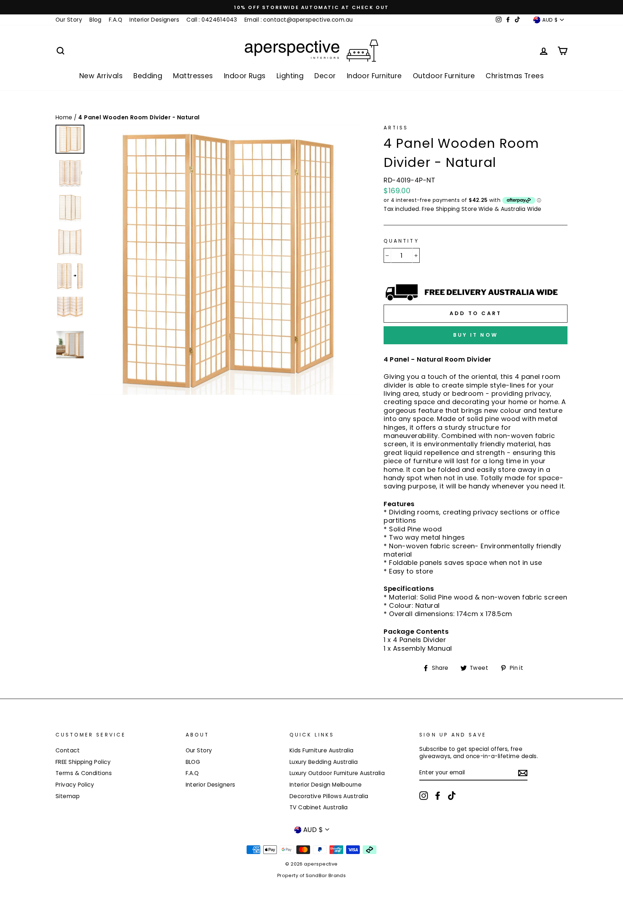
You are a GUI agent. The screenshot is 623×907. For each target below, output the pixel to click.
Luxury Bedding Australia (324, 762)
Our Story (69, 19)
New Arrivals (101, 76)
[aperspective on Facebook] (437, 795)
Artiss (396, 127)
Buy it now (475, 335)
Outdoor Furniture (444, 76)
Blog (95, 19)
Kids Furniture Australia (322, 750)
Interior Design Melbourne (326, 784)
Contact (68, 750)
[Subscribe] (522, 772)
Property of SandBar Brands (311, 875)
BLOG (193, 762)
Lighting (290, 76)
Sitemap (68, 796)
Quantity (401, 241)
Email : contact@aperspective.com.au (298, 19)
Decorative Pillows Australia (329, 796)
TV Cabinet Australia (319, 807)
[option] (311, 7)
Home (65, 117)
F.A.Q (115, 19)
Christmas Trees (515, 76)
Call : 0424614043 (211, 19)
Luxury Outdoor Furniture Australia (337, 773)
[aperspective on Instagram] (423, 795)
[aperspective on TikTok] (451, 795)
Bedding (147, 76)
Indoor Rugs (245, 76)
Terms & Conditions (84, 773)
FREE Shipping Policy (83, 762)
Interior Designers (154, 19)
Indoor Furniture (374, 76)
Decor (325, 76)
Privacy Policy (75, 784)
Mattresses (193, 76)
